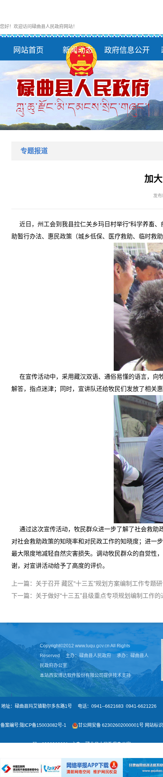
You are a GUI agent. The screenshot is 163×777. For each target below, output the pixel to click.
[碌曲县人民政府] (81, 80)
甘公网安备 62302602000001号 (111, 725)
